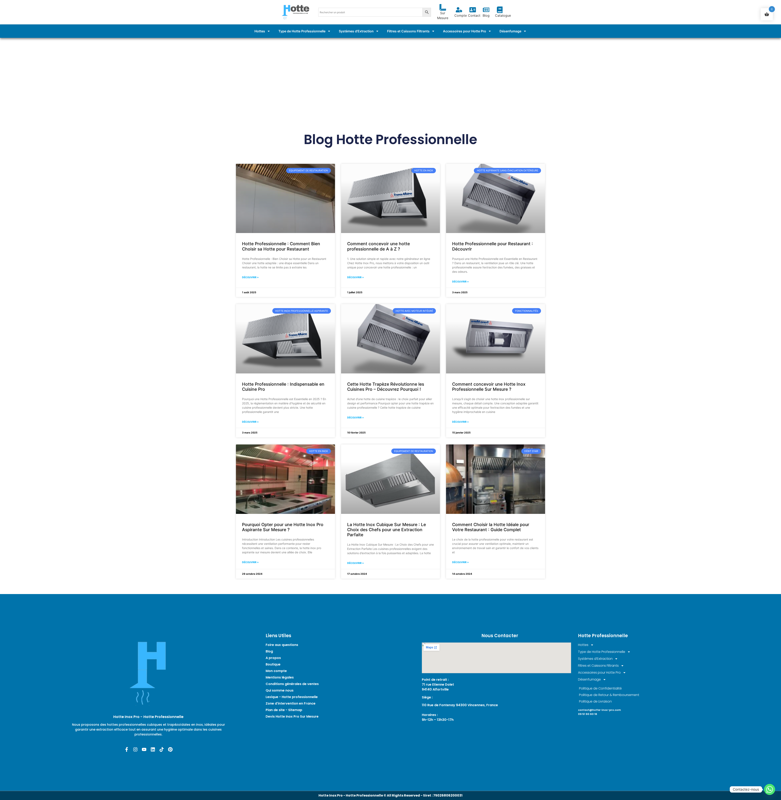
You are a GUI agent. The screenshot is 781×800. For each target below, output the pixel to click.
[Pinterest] (170, 749)
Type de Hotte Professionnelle (301, 31)
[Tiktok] (161, 749)
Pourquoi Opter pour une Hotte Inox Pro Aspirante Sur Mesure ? (282, 527)
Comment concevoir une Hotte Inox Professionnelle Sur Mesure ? (489, 387)
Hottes (259, 31)
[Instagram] (135, 749)
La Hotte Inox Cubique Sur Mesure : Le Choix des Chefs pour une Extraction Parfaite (386, 529)
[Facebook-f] (126, 749)
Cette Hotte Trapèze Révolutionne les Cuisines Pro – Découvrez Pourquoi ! (385, 387)
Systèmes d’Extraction (356, 31)
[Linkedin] (153, 749)
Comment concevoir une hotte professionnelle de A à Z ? (378, 246)
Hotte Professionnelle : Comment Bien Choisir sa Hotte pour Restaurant (281, 246)
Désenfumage (510, 31)
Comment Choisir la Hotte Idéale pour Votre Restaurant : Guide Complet (490, 527)
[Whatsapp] (769, 789)
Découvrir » (250, 277)
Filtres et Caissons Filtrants (408, 31)
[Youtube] (144, 749)
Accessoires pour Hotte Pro (464, 31)
